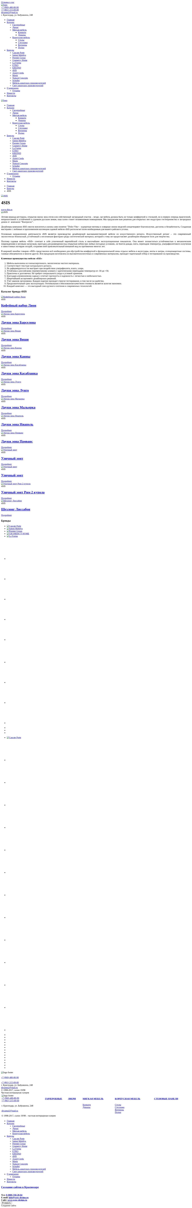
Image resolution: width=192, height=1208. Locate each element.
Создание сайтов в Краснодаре (20, 1187)
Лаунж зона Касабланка (19, 373)
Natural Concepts (20, 78)
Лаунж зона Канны (15, 356)
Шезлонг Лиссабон (15, 509)
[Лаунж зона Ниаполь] (12, 416)
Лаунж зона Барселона (18, 322)
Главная (10, 20)
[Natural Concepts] (33, 662)
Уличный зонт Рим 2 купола (23, 492)
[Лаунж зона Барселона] (13, 314)
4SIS (14, 70)
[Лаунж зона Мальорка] (12, 399)
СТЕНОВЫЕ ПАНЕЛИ (166, 1098)
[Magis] (33, 639)
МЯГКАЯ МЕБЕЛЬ (93, 1098)
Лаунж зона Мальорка (18, 407)
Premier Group (19, 58)
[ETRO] (33, 558)
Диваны (22, 35)
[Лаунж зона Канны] (11, 348)
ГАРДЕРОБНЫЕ (53, 1098)
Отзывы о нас (7, 2)
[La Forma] (12, 536)
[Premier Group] (14, 531)
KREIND (16, 68)
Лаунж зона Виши (15, 339)
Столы (21, 40)
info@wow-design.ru (19, 1197)
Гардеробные (18, 25)
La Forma (16, 63)
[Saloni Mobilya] (15, 528)
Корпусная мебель (21, 37)
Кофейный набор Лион (18, 305)
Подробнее (6, 311)
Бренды (10, 50)
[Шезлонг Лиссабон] (11, 501)
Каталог (10, 22)
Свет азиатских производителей (27, 85)
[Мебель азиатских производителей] (33, 702)
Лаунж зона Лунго (15, 390)
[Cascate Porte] (14, 526)
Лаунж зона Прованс (17, 441)
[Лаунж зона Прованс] (12, 433)
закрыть (6, 1203)
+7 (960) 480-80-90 (10, 7)
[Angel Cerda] (33, 619)
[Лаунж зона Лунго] (11, 382)
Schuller (16, 80)
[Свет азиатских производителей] (33, 723)
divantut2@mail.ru (9, 12)
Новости (11, 93)
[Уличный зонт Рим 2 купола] (16, 484)
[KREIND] (33, 579)
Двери (15, 27)
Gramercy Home (19, 60)
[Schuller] (33, 682)
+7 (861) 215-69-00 (10, 10)
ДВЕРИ (72, 1098)
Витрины (22, 45)
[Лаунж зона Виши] (11, 331)
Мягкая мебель (19, 30)
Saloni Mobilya (19, 55)
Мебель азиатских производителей (29, 83)
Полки (21, 47)
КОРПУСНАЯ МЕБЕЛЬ (127, 1098)
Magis (15, 75)
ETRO (15, 65)
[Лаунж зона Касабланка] (13, 365)
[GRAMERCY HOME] (18, 533)
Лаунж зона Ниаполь (17, 424)
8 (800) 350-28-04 (14, 1195)
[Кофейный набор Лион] (13, 297)
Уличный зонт (12, 458)
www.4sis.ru (6, 209)
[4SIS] (4, 196)
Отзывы (16, 90)
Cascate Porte (18, 52)
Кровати (22, 32)
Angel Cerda (18, 73)
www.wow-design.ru (17, 1200)
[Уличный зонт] (9, 450)
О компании (13, 88)
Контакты (11, 95)
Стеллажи (23, 42)
